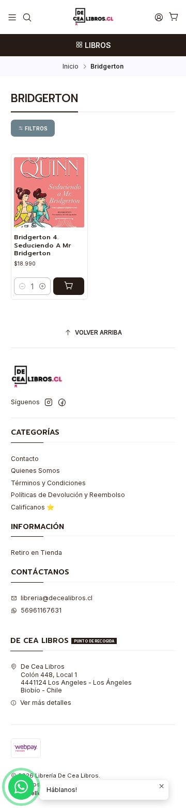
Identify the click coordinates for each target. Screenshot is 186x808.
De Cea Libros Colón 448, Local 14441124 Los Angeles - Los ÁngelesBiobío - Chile (76, 678)
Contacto (25, 459)
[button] (33, 128)
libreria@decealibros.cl (56, 598)
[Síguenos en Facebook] (62, 402)
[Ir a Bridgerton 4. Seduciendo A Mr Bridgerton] (49, 192)
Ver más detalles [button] (45, 702)
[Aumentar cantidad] (42, 286)
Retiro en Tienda (36, 552)
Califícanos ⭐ (32, 507)
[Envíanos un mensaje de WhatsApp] (21, 787)
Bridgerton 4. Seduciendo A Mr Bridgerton (42, 245)
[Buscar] (27, 17)
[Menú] (12, 17)
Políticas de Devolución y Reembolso (68, 495)
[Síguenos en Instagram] (48, 402)
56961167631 (41, 610)
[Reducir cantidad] (22, 286)
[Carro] (173, 17)
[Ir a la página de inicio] (93, 17)
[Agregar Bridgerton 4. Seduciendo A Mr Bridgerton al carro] (68, 286)
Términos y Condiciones (48, 483)
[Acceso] (158, 17)
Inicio (71, 66)
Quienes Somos (35, 470)
